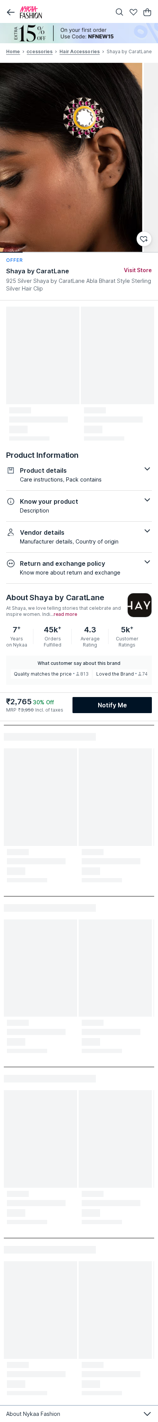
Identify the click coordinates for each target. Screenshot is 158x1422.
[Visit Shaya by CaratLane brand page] (139, 605)
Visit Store (138, 270)
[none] (79, 33)
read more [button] (65, 614)
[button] (10, 12)
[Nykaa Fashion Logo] (63, 12)
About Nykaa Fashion (33, 1414)
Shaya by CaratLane (37, 271)
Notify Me (112, 705)
